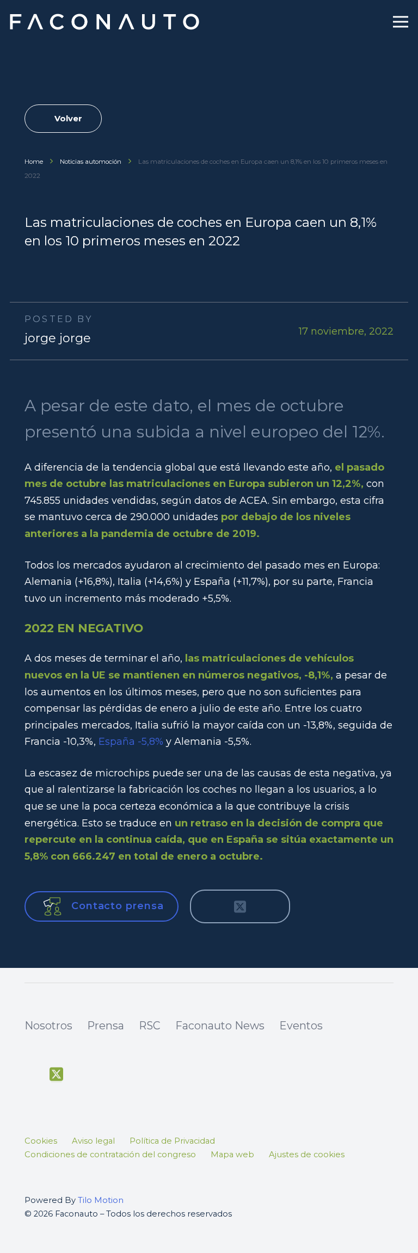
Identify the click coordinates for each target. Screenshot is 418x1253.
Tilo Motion (101, 1200)
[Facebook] (31, 1074)
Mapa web (232, 1154)
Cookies (40, 1141)
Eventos (301, 1025)
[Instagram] (107, 1075)
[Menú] (400, 21)
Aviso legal (93, 1141)
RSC (150, 1025)
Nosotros (48, 1025)
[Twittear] (240, 906)
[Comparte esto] (210, 906)
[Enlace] (106, 22)
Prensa (105, 1025)
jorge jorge (57, 338)
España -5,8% (131, 742)
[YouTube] (81, 1074)
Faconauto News (220, 1025)
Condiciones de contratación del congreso (110, 1154)
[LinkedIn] (131, 1074)
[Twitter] (56, 1074)
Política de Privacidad (172, 1141)
